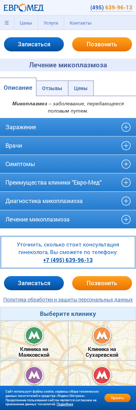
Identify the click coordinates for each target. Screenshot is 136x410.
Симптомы (20, 164)
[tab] (7, 23)
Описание (18, 87)
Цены (26, 23)
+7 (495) (68, 259)
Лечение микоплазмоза (37, 219)
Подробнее (65, 404)
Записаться (34, 44)
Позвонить (102, 44)
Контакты (81, 23)
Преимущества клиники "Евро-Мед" (53, 182)
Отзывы (52, 88)
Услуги (51, 23)
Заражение (20, 127)
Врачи (13, 145)
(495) (111, 7)
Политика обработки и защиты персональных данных (68, 299)
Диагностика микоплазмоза (44, 200)
